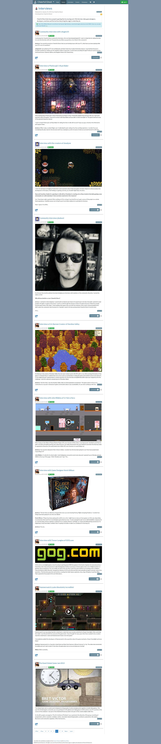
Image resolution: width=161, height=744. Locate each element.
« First (36, 731)
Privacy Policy (66, 740)
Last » (71, 731)
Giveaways (84, 2)
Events (77, 2)
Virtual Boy (99, 11)
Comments (95, 57)
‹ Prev (41, 731)
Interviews (70, 2)
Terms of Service (57, 740)
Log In (125, 2)
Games (63, 2)
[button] (46, 2)
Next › (66, 731)
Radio (57, 2)
